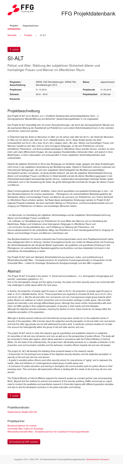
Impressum (104, 459)
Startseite (12, 35)
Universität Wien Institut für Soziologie (25, 428)
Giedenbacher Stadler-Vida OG (22, 411)
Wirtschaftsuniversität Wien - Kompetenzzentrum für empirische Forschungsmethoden (48, 431)
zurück (15, 49)
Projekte (15, 25)
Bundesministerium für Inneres (22, 425)
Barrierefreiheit (93, 459)
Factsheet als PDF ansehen (24, 441)
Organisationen (31, 25)
